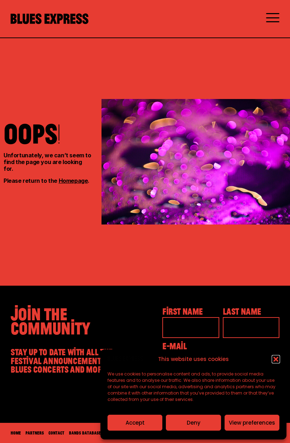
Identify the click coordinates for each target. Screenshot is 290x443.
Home (16, 433)
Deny (194, 422)
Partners (34, 433)
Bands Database (85, 433)
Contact (56, 433)
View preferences (252, 422)
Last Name (242, 311)
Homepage (73, 180)
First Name (182, 311)
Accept (135, 422)
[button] (275, 359)
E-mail (174, 346)
